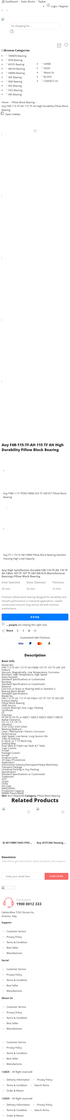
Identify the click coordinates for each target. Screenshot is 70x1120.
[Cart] (59, 45)
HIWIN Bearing (16, 73)
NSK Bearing (15, 81)
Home (5, 102)
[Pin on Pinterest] (29, 631)
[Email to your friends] (35, 630)
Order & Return (15, 1090)
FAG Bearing (15, 90)
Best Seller (12, 947)
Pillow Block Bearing (23, 102)
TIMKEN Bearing (17, 55)
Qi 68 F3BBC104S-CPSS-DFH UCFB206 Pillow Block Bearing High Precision (17, 842)
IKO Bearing (15, 85)
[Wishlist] (66, 45)
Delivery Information (18, 1079)
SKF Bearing (15, 77)
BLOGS (48, 76)
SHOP (47, 68)
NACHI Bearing (16, 68)
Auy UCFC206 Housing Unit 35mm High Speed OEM (52, 842)
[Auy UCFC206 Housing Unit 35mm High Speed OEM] (52, 823)
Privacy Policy (14, 936)
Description (35, 655)
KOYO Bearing (16, 64)
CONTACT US (51, 81)
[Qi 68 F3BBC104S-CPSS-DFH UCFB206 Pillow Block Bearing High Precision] (17, 823)
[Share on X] (17, 631)
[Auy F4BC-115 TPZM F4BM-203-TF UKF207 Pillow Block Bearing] (4, 471)
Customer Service (16, 931)
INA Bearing (15, 94)
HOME (47, 63)
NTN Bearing (15, 60)
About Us (49, 72)
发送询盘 (35, 617)
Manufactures (14, 953)
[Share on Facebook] (23, 631)
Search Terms (41, 1085)
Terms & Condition (17, 942)
